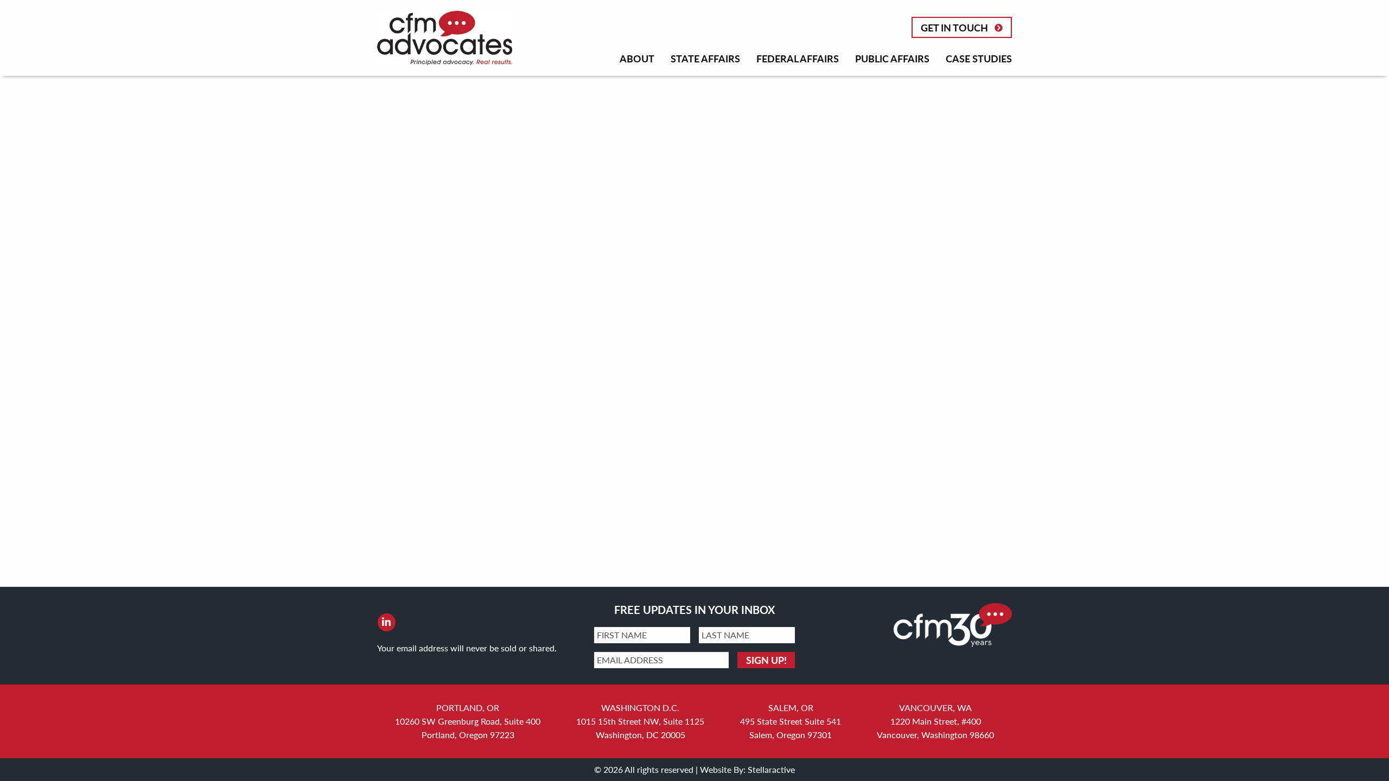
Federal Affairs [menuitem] (797, 58)
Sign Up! (766, 660)
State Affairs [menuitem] (705, 58)
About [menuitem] (637, 58)
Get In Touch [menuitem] (954, 27)
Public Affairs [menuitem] (892, 58)
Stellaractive (771, 769)
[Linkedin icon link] (386, 622)
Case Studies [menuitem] (979, 58)
